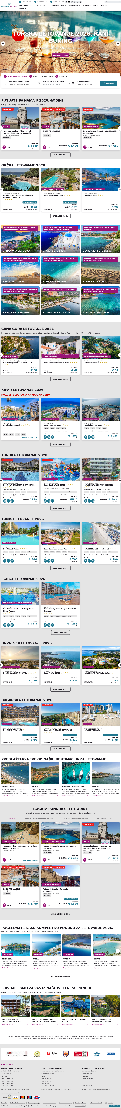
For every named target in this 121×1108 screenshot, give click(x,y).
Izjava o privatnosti (49, 1103)
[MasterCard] (22, 1097)
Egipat (11, 932)
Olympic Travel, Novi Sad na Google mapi (96, 1089)
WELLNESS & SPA (89, 5)
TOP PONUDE (24, 5)
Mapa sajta (109, 1103)
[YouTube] (72, 2)
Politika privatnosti (96, 1103)
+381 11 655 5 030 (27, 2)
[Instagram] (74, 2)
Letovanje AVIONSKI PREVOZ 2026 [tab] (75, 819)
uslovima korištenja (80, 1106)
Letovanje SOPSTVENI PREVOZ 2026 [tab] (39, 819)
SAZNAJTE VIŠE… (60, 155)
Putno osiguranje (34, 1103)
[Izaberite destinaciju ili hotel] (22, 84)
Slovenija (57, 932)
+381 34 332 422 (46, 1079)
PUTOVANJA (73, 5)
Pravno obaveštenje (65, 1103)
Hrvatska (50, 932)
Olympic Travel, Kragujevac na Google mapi (56, 1089)
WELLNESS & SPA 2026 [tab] (105, 819)
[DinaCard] (36, 1097)
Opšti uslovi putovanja (17, 1103)
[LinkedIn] (77, 2)
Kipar (32, 932)
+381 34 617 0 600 (42, 2)
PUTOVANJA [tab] (63, 76)
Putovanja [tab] (12, 819)
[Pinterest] (80, 2)
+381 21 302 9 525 (58, 2)
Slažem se (114, 1106)
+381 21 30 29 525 (88, 1079)
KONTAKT (22, 9)
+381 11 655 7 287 (7, 1085)
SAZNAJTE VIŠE (60, 632)
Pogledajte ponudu (7, 795)
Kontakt (4, 1103)
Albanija (27, 932)
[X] (69, 2)
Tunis (21, 932)
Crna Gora (4, 932)
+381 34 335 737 (46, 1083)
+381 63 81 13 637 (87, 1085)
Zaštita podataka (80, 1103)
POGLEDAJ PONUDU (75, 48)
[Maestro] (29, 1097)
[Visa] (15, 1097)
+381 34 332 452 (46, 1081)
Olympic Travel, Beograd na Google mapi (15, 1089)
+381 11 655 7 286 (7, 1083)
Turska (16, 932)
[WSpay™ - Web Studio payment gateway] (6, 1096)
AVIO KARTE (105, 5)
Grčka (37, 932)
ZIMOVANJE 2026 (57, 5)
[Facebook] (66, 2)
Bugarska (43, 932)
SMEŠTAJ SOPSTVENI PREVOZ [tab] (43, 76)
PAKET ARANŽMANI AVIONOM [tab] (17, 76)
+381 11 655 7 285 (7, 1081)
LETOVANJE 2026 (40, 5)
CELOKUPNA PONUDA (60, 914)
